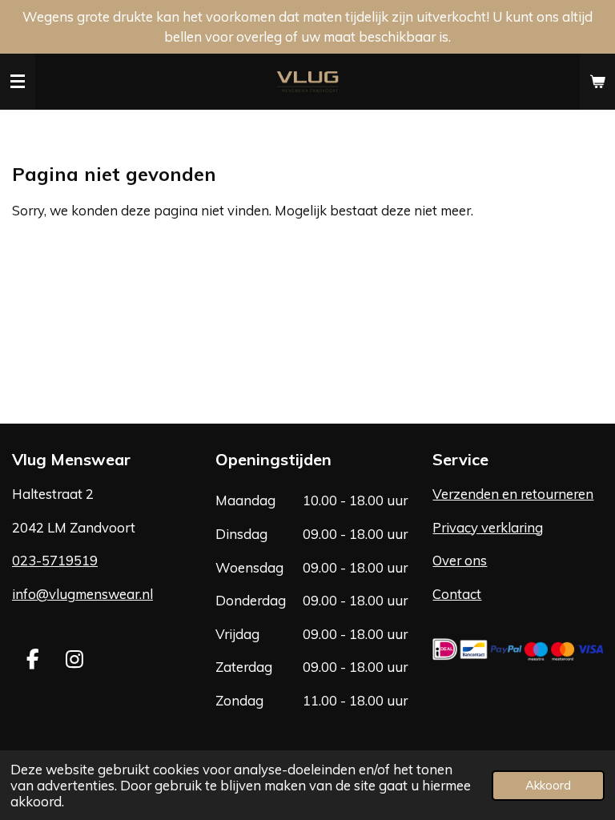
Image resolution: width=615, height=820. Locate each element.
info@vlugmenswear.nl (82, 593)
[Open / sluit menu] (17, 82)
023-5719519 (55, 560)
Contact (456, 593)
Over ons (459, 560)
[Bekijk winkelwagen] (597, 82)
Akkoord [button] (548, 785)
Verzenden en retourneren (512, 493)
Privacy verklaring (487, 527)
